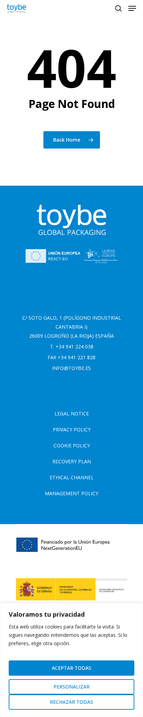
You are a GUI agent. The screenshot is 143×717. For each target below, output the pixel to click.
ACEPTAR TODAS (71, 668)
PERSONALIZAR (71, 686)
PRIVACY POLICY (72, 429)
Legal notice (71, 413)
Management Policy (71, 493)
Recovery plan (71, 461)
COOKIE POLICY (71, 445)
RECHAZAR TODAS (71, 702)
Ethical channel (72, 477)
